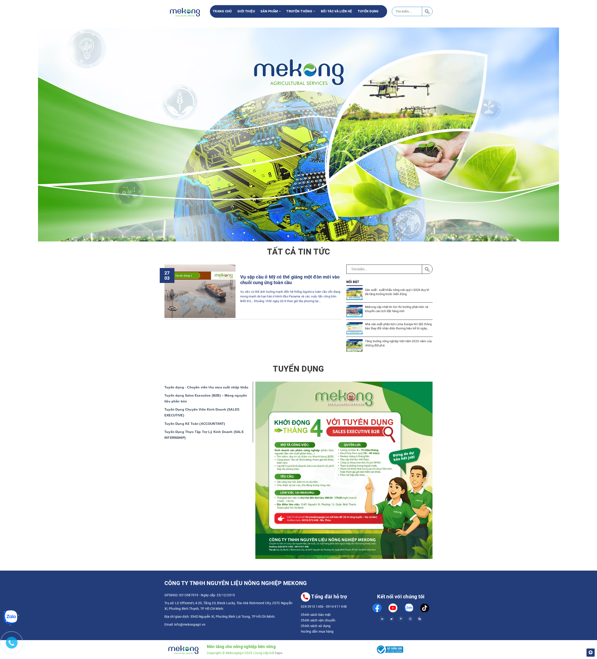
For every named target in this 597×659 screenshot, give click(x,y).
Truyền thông (299, 11)
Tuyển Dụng (368, 11)
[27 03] (200, 291)
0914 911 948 (336, 606)
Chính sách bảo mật (316, 615)
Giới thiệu (246, 11)
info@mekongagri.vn (190, 624)
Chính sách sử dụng (316, 626)
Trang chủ (222, 11)
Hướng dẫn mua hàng (317, 631)
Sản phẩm (269, 11)
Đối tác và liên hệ (336, 11)
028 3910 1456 (312, 606)
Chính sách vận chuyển (318, 620)
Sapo (278, 653)
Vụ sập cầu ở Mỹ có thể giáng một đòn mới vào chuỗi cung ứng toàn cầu (290, 279)
